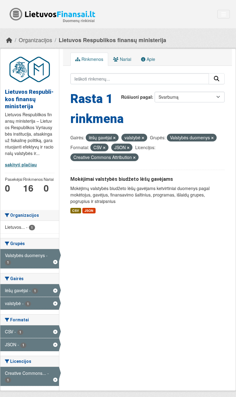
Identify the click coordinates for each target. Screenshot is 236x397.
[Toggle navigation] (223, 14)
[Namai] (9, 40)
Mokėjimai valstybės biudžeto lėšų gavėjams (121, 179)
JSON (89, 210)
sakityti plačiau (21, 164)
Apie (150, 59)
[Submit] (217, 78)
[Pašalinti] (114, 137)
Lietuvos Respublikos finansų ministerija (112, 40)
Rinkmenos (91, 59)
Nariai (125, 59)
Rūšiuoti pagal (136, 97)
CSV (75, 210)
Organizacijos (35, 40)
